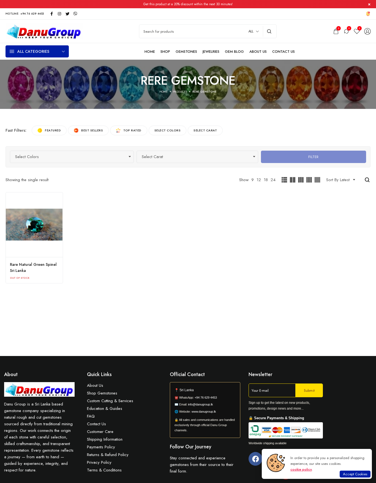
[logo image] (44, 31)
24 (273, 180)
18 (266, 180)
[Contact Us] (283, 51)
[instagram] (59, 13)
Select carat (205, 130)
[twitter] (67, 13)
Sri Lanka (186, 390)
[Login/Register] (367, 31)
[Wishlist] (357, 31)
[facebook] (51, 13)
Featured (53, 130)
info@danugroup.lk (200, 404)
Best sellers (92, 130)
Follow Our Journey (190, 446)
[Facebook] (255, 459)
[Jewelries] (211, 51)
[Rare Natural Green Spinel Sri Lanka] (34, 225)
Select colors (167, 130)
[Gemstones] (186, 51)
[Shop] (165, 51)
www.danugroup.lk (203, 411)
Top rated (132, 130)
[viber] (75, 13)
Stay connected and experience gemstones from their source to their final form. (201, 464)
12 (259, 180)
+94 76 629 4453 (206, 397)
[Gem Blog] (234, 51)
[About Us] (258, 51)
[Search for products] (269, 31)
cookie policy (301, 469)
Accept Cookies (355, 474)
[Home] (150, 51)
